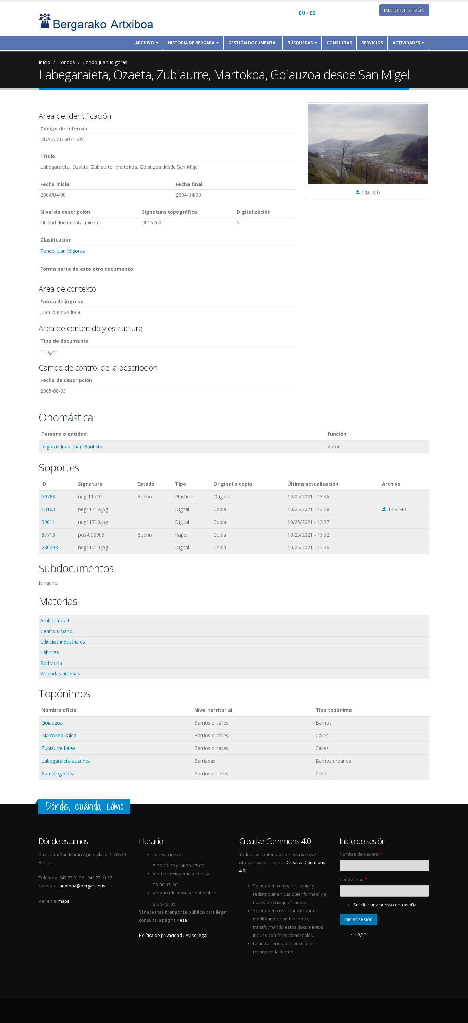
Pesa (182, 920)
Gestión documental (253, 43)
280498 (49, 547)
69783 (48, 496)
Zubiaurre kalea (58, 748)
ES (312, 13)
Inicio (44, 62)
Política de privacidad (160, 935)
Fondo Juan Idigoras (105, 62)
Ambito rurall (54, 620)
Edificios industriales (62, 641)
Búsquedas (300, 43)
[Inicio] (101, 21)
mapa (64, 901)
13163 (48, 509)
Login (360, 934)
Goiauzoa (52, 722)
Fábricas (49, 652)
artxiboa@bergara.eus (83, 886)
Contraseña (353, 879)
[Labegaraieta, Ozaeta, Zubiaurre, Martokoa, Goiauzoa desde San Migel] (368, 144)
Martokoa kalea (58, 735)
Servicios (372, 43)
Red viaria (51, 663)
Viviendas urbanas (60, 673)
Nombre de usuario (361, 854)
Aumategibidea (58, 773)
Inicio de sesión (404, 10)
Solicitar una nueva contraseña (384, 905)
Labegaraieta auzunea (66, 760)
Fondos (66, 62)
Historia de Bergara (191, 43)
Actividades (406, 43)
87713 (48, 534)
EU (302, 13)
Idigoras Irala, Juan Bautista (71, 446)
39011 (48, 522)
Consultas (339, 43)
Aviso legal (196, 935)
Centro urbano (56, 631)
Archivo (144, 43)
